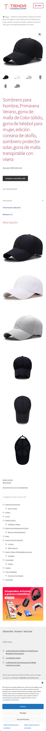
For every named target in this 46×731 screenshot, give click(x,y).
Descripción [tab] (7, 200)
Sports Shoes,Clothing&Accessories (18, 552)
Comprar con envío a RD (15, 178)
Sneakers (11, 556)
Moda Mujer (7, 483)
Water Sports (13, 548)
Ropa (7, 536)
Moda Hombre (8, 480)
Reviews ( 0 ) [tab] (8, 214)
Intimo (7, 512)
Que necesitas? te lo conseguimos (15, 488)
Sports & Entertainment (14, 540)
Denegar (23, 713)
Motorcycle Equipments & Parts (16, 528)
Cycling (10, 544)
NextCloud (28, 631)
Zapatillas (9, 580)
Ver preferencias (23, 719)
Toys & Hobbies (11, 572)
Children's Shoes (14, 524)
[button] (42, 683)
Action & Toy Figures (15, 576)
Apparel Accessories (12, 504)
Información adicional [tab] (12, 207)
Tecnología (9, 560)
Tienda (7, 568)
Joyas (7, 516)
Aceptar (23, 706)
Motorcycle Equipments (16, 532)
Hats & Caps (12, 508)
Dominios (18, 631)
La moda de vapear (13, 658)
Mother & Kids (10, 520)
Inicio (7, 17)
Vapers (10, 564)
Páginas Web (8, 631)
